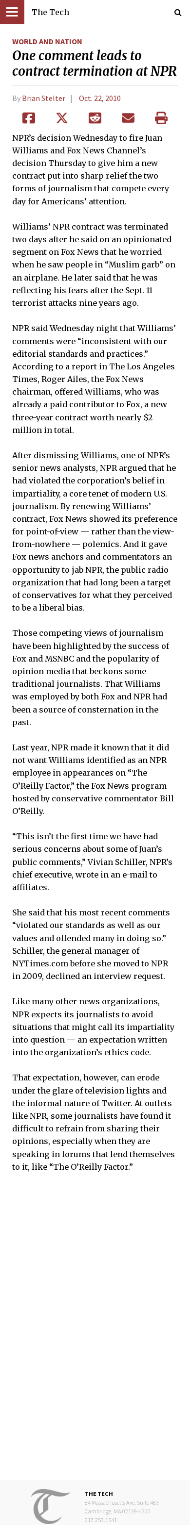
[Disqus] (95, 1333)
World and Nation (47, 41)
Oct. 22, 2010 (100, 98)
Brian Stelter (43, 98)
